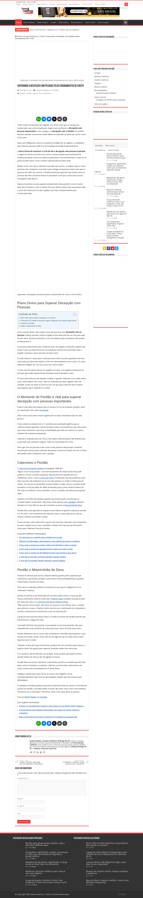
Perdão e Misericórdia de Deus (30, 326)
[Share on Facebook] (49, 119)
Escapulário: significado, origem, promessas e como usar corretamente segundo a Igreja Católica (110, 168)
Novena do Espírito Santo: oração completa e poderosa (107, 872)
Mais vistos (109, 146)
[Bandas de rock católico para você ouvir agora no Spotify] (100, 214)
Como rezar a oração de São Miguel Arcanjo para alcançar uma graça (47, 553)
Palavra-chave (113, 150)
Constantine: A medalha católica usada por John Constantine (73, 762)
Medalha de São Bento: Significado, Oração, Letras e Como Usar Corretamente (116, 181)
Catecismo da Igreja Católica (31, 468)
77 (104, 174)
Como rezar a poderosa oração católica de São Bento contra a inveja (47, 545)
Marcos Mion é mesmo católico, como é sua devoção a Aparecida (107, 881)
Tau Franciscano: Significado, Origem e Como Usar (115, 224)
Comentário (22, 778)
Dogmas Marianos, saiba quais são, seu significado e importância (31, 762)
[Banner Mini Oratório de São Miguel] (110, 51)
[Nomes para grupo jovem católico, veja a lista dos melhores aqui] (100, 156)
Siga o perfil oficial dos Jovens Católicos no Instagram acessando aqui (48, 717)
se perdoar (43, 410)
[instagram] (127, 7)
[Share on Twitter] (54, 119)
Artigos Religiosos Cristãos (34, 36)
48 (105, 208)
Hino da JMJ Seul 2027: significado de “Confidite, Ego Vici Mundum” (55, 30)
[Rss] (120, 7)
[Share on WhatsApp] (38, 119)
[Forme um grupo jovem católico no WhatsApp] (110, 291)
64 (104, 186)
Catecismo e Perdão (27, 323)
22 (105, 240)
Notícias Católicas (28, 4)
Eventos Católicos (41, 4)
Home (19, 36)
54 (117, 196)
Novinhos (99, 146)
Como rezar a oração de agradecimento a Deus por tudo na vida (46, 549)
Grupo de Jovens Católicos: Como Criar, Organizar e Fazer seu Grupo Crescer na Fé (116, 203)
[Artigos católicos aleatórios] (125, 22)
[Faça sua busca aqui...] (126, 4)
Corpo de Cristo (47, 478)
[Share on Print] (59, 119)
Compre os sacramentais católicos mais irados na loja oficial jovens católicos (51, 706)
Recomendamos (74, 4)
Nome (20, 799)
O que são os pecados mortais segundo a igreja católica (42, 557)
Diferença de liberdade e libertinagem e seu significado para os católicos (49, 541)
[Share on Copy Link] (64, 119)
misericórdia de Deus (73, 505)
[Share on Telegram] (43, 119)
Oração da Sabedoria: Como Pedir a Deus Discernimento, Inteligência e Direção (115, 235)
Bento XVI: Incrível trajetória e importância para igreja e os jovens (107, 844)
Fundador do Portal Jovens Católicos (110, 100)
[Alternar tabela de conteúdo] (73, 314)
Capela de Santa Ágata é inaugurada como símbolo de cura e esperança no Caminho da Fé (106, 854)
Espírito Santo (57, 599)
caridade (71, 502)
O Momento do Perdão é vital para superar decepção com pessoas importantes (48, 321)
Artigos (18, 4)
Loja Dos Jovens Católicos (106, 93)
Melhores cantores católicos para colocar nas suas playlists (115, 192)
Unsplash (43, 697)
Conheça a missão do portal (44, 749)
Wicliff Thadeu (30, 697)
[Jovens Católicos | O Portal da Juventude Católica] (27, 10)
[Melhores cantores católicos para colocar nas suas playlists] (100, 192)
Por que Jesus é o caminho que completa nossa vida (40, 537)
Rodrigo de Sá (25, 90)
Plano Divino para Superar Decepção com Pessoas (38, 318)
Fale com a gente (100, 4)
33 (116, 218)
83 (116, 160)
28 (116, 228)
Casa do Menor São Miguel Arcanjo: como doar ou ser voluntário (106, 863)
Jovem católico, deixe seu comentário (36, 93)
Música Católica (62, 4)
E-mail (20, 806)
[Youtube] (124, 7)
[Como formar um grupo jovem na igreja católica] (52, 105)
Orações (52, 4)
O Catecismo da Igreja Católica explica (52, 602)
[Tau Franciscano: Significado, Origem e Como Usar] (100, 224)
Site (18, 813)
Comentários (100, 150)
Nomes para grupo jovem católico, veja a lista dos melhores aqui (116, 156)
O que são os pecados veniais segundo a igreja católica (42, 560)
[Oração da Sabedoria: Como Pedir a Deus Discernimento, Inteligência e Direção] (100, 234)
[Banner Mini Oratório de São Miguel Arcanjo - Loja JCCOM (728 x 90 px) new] (79, 12)
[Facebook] (122, 7)
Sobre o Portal (87, 4)
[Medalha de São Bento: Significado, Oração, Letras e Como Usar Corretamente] (100, 180)
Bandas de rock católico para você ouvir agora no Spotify (117, 214)
